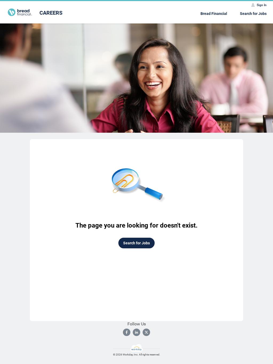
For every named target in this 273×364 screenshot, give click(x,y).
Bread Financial (213, 13)
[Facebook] (126, 332)
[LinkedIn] (136, 332)
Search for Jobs (253, 13)
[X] (146, 332)
